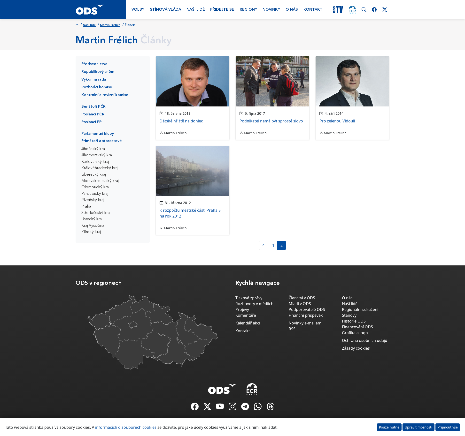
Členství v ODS (302, 298)
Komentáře (245, 315)
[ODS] (222, 387)
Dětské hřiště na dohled (181, 121)
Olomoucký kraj (95, 187)
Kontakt (313, 10)
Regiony (248, 10)
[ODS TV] (220, 408)
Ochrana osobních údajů (364, 340)
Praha (86, 207)
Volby (138, 10)
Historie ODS (354, 321)
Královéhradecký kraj (99, 168)
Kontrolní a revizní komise (104, 95)
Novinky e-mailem (305, 323)
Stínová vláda (165, 10)
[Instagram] (233, 408)
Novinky (271, 10)
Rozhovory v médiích (254, 303)
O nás (292, 10)
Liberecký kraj (93, 175)
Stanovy (349, 315)
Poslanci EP (91, 122)
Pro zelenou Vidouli (337, 121)
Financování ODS (357, 327)
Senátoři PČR (93, 107)
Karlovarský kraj (95, 162)
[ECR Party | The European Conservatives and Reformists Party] (352, 9)
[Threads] (270, 408)
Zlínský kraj (91, 232)
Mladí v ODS (300, 303)
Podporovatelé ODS (307, 309)
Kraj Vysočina (92, 226)
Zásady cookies (356, 348)
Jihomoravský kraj (97, 155)
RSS (292, 328)
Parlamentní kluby (97, 134)
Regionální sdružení (360, 309)
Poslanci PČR (92, 114)
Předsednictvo (94, 64)
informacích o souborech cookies (125, 427)
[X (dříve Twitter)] (207, 408)
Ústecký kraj (91, 219)
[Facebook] (195, 408)
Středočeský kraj (95, 213)
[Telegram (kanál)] (245, 408)
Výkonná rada (93, 80)
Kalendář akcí (247, 323)
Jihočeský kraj (93, 149)
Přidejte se (222, 10)
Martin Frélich (110, 25)
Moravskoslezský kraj (100, 181)
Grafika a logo (355, 332)
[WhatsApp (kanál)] (258, 408)
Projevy (242, 309)
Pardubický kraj (94, 194)
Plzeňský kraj (92, 200)
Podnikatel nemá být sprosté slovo (271, 121)
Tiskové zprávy (248, 298)
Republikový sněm (97, 72)
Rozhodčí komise (96, 87)
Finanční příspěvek (306, 315)
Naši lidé (195, 10)
